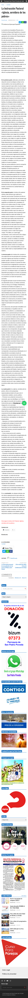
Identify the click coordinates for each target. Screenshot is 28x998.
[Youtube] (7, 981)
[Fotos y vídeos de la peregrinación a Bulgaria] (5, 923)
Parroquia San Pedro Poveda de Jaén (14, 1)
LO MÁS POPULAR (6, 896)
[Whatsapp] (22, 22)
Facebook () (11, 577)
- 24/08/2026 (18, 902)
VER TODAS (24, 895)
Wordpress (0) (18, 577)
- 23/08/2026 (18, 910)
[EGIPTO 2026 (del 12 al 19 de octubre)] (5, 931)
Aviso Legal (6, 970)
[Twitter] (20, 22)
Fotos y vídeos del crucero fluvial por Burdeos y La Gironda (17, 914)
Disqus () (24, 577)
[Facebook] (25, 22)
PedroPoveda (4, 20)
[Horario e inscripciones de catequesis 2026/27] (5, 901)
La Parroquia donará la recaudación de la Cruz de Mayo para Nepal (7, 567)
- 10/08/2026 (18, 917)
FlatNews (13, 994)
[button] (24, 403)
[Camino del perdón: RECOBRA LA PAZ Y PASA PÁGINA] (5, 908)
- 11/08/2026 (18, 932)
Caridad (3, 544)
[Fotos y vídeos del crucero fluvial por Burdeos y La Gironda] (5, 916)
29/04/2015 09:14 (11, 20)
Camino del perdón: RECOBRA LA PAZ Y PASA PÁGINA (17, 907)
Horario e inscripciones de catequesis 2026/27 (16, 899)
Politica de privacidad (9, 974)
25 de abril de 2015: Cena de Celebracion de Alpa (21, 566)
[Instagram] (2, 981)
